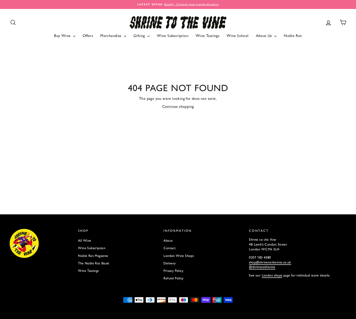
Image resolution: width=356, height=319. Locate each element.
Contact (169, 248)
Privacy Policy (173, 271)
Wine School (237, 35)
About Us (264, 35)
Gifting (139, 35)
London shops (272, 275)
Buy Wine (63, 35)
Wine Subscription (172, 35)
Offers (88, 35)
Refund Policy (173, 278)
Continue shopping (178, 106)
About (168, 241)
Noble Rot (293, 35)
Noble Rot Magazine (93, 256)
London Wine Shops (178, 256)
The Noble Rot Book (93, 263)
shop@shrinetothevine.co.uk (270, 262)
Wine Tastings (207, 35)
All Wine (84, 241)
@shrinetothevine (262, 267)
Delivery (169, 263)
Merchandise (111, 35)
